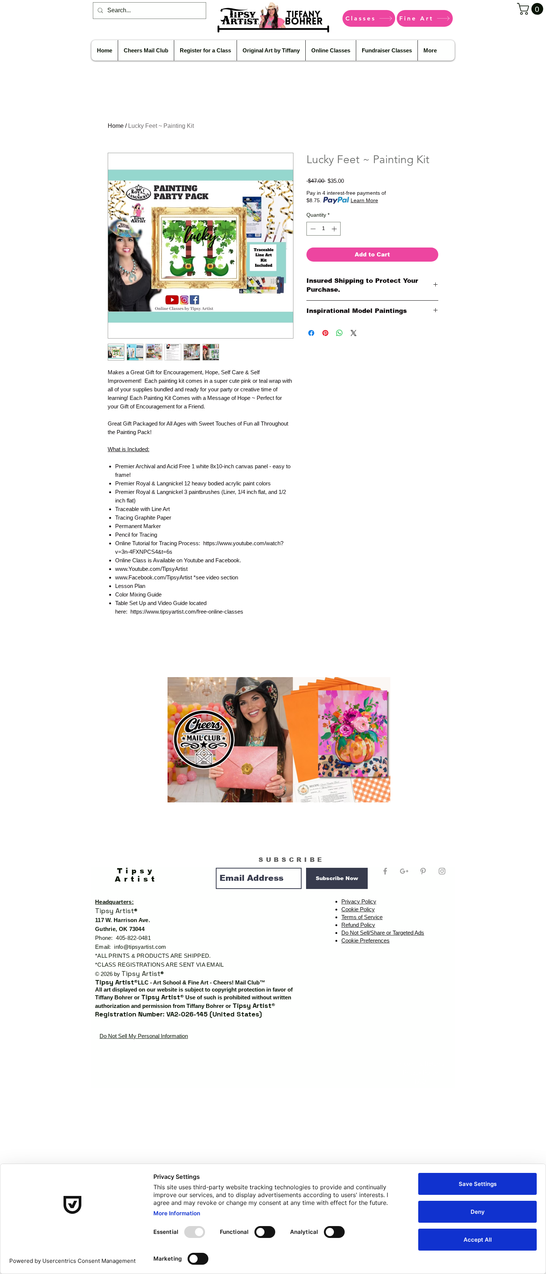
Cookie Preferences (365, 940)
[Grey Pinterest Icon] (423, 871)
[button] (531, 9)
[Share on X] (353, 333)
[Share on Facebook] (311, 333)
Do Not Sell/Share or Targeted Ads (382, 932)
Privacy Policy (358, 901)
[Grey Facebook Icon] (385, 871)
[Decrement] (312, 228)
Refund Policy (358, 925)
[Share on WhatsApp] (339, 333)
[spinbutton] (323, 228)
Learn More (364, 200)
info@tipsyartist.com (140, 947)
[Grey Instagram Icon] (442, 871)
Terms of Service (362, 917)
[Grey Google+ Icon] (404, 871)
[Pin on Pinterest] (325, 333)
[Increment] (334, 228)
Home (116, 126)
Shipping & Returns (420, 1063)
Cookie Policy (358, 909)
